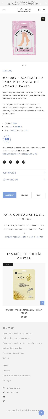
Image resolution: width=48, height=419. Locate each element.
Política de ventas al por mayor (16, 338)
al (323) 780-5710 (29, 154)
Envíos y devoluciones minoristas (17, 333)
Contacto (6, 370)
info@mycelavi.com (15, 237)
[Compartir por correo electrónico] (24, 162)
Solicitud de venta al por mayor (17, 375)
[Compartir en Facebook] (4, 162)
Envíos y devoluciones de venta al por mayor (22, 343)
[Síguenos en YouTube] (4, 396)
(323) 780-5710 (36, 237)
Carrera (6, 358)
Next (38, 195)
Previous (24, 195)
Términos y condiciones (13, 353)
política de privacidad (12, 348)
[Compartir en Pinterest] (17, 162)
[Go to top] (41, 413)
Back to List (9, 195)
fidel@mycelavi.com (11, 154)
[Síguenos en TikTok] (4, 400)
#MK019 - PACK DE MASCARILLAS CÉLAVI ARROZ (24, 311)
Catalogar (7, 380)
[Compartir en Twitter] (11, 162)
